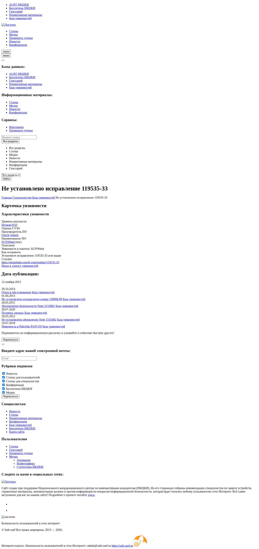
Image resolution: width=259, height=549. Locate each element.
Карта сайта (16, 431)
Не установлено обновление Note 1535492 (29, 319)
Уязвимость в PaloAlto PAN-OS (22, 326)
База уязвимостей (20, 18)
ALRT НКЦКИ (19, 4)
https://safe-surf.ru (122, 545)
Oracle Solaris (10, 235)
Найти (6, 178)
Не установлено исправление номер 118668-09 (32, 299)
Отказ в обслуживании (16, 292)
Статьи (13, 31)
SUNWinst (8, 242)
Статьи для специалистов (22, 381)
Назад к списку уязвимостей (20, 265)
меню (6, 55)
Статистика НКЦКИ (30, 466)
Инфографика (26, 463)
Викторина (16, 127)
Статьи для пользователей (23, 377)
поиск (6, 51)
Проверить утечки (21, 38)
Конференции (18, 44)
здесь (91, 495)
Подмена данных (13, 312)
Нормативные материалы (25, 14)
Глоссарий (16, 11)
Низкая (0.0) (9, 224)
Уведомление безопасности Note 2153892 (28, 306)
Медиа (13, 34)
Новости (14, 41)
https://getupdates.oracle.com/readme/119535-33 (30, 262)
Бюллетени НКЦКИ (22, 8)
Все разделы (10, 141)
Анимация (23, 460)
